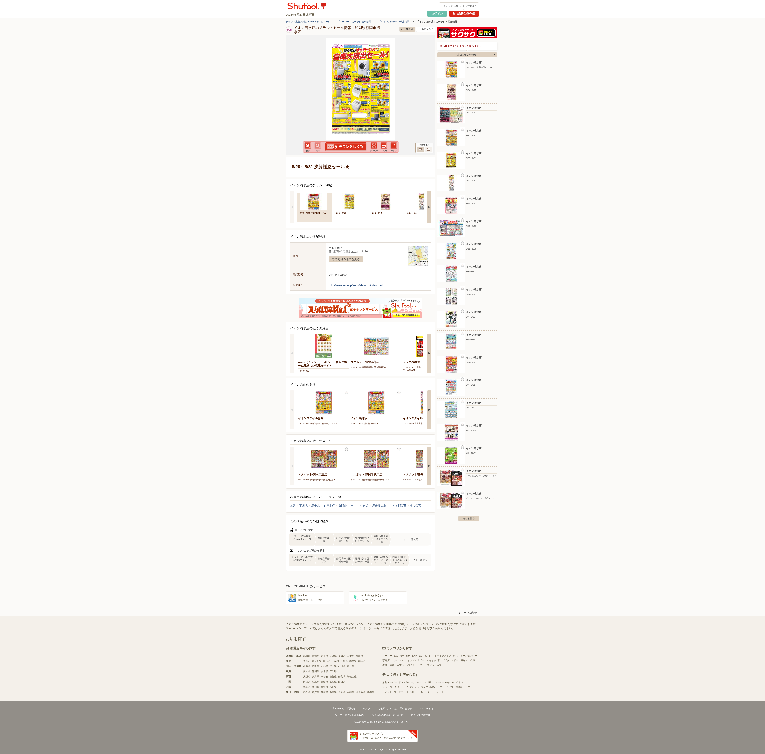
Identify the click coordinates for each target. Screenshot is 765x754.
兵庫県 (315, 676)
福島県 (359, 656)
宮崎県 (350, 692)
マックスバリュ (425, 682)
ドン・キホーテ (406, 682)
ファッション (398, 660)
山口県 (341, 681)
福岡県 (306, 692)
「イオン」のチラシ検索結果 (393, 21)
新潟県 (324, 666)
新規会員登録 (464, 14)
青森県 (315, 656)
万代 (405, 687)
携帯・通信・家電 (392, 665)
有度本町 (329, 505)
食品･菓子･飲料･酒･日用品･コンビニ (413, 655)
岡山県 (306, 681)
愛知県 (306, 671)
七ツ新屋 (416, 505)
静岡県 (315, 671)
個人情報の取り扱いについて (387, 715)
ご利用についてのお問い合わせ (395, 708)
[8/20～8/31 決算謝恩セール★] (315, 201)
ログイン (437, 14)
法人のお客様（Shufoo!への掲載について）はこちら (382, 721)
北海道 (306, 656)
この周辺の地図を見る (346, 259)
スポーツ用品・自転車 (463, 660)
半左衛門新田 (398, 505)
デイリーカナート (434, 692)
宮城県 (333, 656)
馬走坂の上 (379, 505)
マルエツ (414, 687)
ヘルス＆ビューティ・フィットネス (422, 665)
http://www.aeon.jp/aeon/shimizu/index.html (356, 285)
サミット (387, 692)
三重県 (333, 671)
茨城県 (344, 661)
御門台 (342, 505)
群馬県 (361, 661)
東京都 (306, 661)
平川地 (303, 505)
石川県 (341, 666)
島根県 (333, 681)
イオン (459, 682)
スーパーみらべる (444, 682)
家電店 (386, 660)
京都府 (324, 676)
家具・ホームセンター (465, 655)
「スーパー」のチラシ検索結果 (354, 21)
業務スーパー (389, 682)
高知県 (333, 687)
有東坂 (364, 505)
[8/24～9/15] (387, 201)
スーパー (387, 655)
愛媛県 (324, 687)
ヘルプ (366, 708)
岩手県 (324, 656)
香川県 (315, 687)
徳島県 (306, 687)
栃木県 (353, 661)
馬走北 (315, 505)
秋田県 (341, 656)
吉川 (353, 505)
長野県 (315, 666)
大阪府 (306, 676)
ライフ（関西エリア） (433, 687)
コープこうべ (401, 692)
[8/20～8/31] (351, 201)
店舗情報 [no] (407, 29)
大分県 (341, 692)
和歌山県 (352, 676)
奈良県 (341, 676)
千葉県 (335, 661)
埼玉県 (326, 661)
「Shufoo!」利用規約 (343, 708)
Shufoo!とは (426, 708)
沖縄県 (370, 692)
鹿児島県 (360, 692)
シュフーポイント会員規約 (349, 715)
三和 (420, 692)
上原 (292, 505)
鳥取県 (324, 681)
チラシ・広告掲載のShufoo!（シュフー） (308, 21)
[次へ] (429, 207)
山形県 (350, 656)
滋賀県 (333, 676)
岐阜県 (324, 671)
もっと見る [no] (469, 518)
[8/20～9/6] (422, 201)
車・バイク (443, 660)
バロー (413, 692)
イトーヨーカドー (392, 687)
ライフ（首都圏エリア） (459, 687)
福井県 (350, 666)
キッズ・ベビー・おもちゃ (421, 660)
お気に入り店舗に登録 (425, 29)
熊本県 (333, 692)
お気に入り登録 (346, 392)
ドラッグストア (443, 655)
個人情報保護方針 (420, 715)
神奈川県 (317, 661)
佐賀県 (315, 692)
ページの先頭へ (468, 612)
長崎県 (324, 692)
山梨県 (306, 666)
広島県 (315, 681)
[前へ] (292, 207)
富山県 (333, 666)
